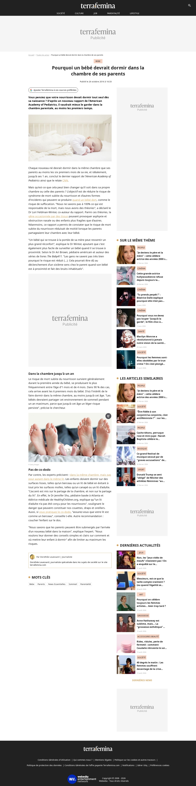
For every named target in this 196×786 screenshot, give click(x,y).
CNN (65, 180)
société (61, 13)
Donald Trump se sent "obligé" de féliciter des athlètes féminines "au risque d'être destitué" (150, 479)
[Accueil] (98, 5)
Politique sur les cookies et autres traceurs (135, 759)
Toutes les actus (42, 55)
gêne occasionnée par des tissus (48, 216)
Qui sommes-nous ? (82, 759)
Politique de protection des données (44, 765)
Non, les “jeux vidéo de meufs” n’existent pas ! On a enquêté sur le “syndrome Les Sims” (152, 562)
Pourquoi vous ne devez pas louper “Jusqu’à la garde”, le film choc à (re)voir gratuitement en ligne (151, 322)
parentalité (85, 584)
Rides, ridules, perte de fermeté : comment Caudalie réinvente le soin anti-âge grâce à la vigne (151, 646)
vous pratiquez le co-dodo (55, 512)
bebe (31, 584)
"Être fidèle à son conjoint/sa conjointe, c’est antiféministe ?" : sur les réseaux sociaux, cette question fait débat (152, 418)
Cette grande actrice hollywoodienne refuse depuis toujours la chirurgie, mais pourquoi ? (152, 278)
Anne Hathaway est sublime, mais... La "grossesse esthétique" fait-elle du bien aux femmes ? (150, 627)
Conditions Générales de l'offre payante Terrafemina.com (92, 765)
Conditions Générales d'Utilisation (54, 759)
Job (95, 13)
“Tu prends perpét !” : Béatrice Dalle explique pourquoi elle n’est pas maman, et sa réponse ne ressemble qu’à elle (151, 301)
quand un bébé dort (84, 200)
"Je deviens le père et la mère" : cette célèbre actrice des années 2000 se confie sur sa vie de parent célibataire (152, 259)
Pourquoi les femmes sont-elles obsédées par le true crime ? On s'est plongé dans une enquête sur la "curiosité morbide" (152, 364)
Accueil (31, 55)
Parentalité (113, 13)
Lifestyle (134, 13)
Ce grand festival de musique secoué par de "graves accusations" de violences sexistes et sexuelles (150, 460)
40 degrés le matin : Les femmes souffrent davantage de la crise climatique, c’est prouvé (150, 667)
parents (41, 584)
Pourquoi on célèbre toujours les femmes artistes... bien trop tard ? (151, 603)
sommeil (73, 584)
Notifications (128, 765)
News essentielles (56, 584)
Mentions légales (103, 759)
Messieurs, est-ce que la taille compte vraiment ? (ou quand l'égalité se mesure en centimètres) (151, 583)
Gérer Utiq (142, 765)
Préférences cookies (159, 765)
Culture (79, 13)
